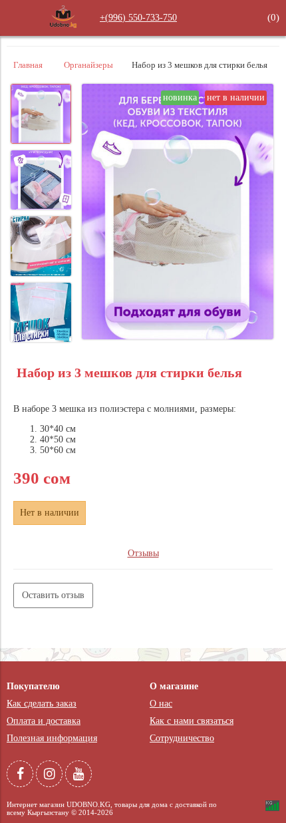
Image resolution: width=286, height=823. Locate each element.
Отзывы (143, 553)
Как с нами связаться (191, 721)
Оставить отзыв (53, 595)
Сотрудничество (182, 738)
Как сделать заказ (41, 704)
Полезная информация (52, 738)
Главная (28, 65)
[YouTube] (78, 773)
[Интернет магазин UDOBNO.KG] (63, 27)
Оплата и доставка (43, 721)
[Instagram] (49, 773)
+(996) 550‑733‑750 (138, 18)
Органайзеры (88, 65)
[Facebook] (20, 773)
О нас (161, 704)
